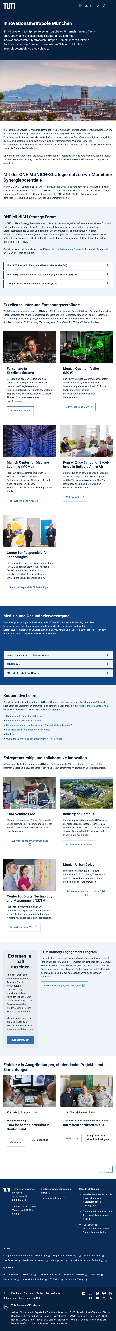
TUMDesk (95, 1274)
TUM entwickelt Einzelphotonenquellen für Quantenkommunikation (95, 1228)
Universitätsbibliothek (33, 1279)
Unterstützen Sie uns (52, 1198)
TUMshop (55, 1279)
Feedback (16, 1293)
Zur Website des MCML (22, 500)
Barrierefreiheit (53, 1293)
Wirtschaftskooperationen (79, 844)
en (91, 5)
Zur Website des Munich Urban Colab (86, 891)
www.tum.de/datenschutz (20, 1029)
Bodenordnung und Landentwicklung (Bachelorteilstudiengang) (39, 725)
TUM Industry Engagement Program (62, 985)
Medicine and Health (34, 1260)
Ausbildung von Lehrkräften (93, 706)
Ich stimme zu (20, 1040)
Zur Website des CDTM (22, 927)
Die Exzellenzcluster (20, 410)
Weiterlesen (16, 1142)
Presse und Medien (33, 1293)
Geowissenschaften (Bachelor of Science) (28, 729)
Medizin (10, 734)
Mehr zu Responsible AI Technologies (30, 587)
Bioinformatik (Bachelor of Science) (25, 716)
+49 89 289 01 (28, 1206)
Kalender (68, 1274)
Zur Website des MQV (77, 407)
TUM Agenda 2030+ (57, 186)
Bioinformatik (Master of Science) (24, 720)
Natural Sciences (92, 1255)
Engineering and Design (65, 1255)
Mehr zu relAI (73, 497)
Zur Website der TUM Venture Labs (29, 840)
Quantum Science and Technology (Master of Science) (34, 738)
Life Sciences (10, 1260)
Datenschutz (9, 1298)
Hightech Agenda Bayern (68, 249)
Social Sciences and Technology (87, 1260)
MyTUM (80, 1274)
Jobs (5, 1293)
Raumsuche (9, 1279)
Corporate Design (75, 1279)
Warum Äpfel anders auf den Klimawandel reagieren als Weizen (97, 1215)
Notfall (36, 1298)
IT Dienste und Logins (50, 1274)
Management (58, 1260)
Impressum (25, 1298)
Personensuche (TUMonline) (18, 1274)
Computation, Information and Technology (25, 1255)
